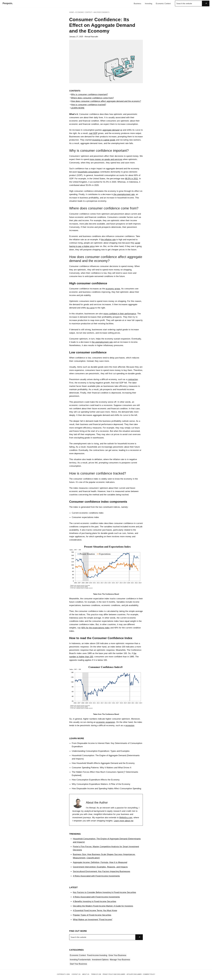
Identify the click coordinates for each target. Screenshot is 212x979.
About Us (85, 974)
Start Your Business (78, 964)
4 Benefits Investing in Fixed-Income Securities (94, 901)
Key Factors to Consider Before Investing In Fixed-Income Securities (104, 892)
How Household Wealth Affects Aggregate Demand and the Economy (103, 763)
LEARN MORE (77, 108)
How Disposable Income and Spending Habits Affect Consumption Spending (106, 788)
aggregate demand (110, 130)
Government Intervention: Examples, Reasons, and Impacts (100, 867)
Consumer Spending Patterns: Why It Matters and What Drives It (101, 767)
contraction (133, 379)
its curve (91, 307)
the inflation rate (108, 239)
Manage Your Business (120, 960)
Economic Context (78, 955)
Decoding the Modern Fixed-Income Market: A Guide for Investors (103, 906)
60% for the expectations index (95, 627)
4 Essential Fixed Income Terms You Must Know (95, 910)
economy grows (113, 288)
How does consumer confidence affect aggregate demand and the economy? (106, 101)
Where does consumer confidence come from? (92, 98)
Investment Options (100, 960)
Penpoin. (8, 3)
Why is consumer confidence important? (89, 94)
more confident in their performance (119, 313)
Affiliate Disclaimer (134, 974)
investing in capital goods (103, 140)
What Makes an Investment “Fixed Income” (93, 919)
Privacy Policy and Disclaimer (114, 974)
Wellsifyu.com (125, 817)
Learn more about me (123, 821)
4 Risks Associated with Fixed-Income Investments (96, 876)
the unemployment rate (124, 194)
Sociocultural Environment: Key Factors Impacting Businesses (101, 871)
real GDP (93, 133)
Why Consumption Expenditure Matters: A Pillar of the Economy (101, 784)
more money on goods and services (106, 159)
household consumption (88, 172)
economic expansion (105, 722)
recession (129, 725)
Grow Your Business (117, 955)
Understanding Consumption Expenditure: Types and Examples (101, 751)
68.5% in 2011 (131, 178)
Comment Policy (149, 974)
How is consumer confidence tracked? (88, 104)
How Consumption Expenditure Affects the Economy (96, 779)
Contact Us (76, 974)
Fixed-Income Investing (97, 955)
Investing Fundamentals (80, 960)
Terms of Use (96, 974)
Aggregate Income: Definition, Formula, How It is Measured (100, 862)
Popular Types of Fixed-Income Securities (92, 915)
